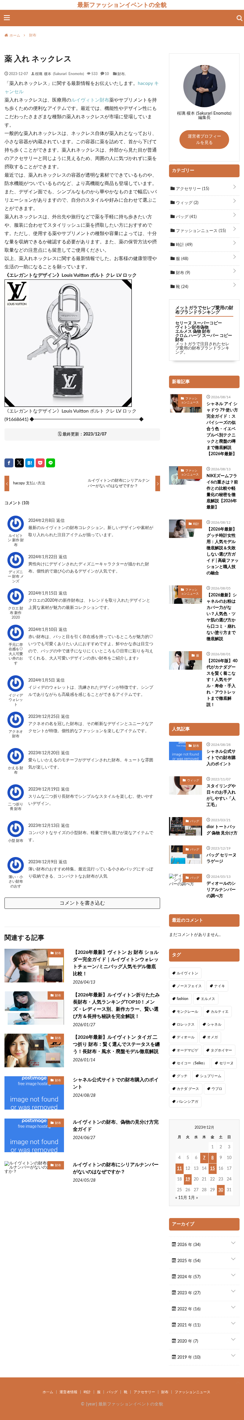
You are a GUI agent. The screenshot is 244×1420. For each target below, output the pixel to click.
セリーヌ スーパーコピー (198, 323)
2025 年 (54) (188, 1261)
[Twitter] (19, 462)
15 (212, 1169)
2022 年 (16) (188, 1309)
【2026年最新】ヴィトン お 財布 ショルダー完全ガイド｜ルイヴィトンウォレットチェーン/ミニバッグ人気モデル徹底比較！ (116, 963)
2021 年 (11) (188, 1325)
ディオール (186, 1037)
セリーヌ (226, 1063)
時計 (184, 245)
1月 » (193, 1198)
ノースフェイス (189, 986)
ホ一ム (48, 1392)
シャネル (214, 1024)
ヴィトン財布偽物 (192, 327)
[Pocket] (40, 462)
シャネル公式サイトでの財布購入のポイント (116, 1083)
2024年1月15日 (43, 593)
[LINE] (50, 462)
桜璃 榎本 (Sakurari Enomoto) (59, 73)
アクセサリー (192, 189)
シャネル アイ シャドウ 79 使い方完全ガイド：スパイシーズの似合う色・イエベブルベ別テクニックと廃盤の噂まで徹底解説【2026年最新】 (222, 429)
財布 (121, 73)
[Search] (239, 18)
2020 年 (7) (187, 1341)
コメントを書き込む (82, 903)
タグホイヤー (221, 1050)
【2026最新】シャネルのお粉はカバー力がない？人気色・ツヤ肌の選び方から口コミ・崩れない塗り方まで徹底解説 (222, 617)
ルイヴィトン (187, 973)
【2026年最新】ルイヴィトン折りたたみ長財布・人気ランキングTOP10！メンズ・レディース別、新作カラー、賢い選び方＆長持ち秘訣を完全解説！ (116, 1006)
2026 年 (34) (188, 1245)
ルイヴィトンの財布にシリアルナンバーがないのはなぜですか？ (116, 1168)
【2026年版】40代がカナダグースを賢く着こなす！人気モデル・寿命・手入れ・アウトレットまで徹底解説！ (222, 683)
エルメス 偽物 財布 (192, 331)
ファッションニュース (200, 231)
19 (187, 1179)
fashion (182, 999)
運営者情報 (68, 1392)
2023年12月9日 (43, 862)
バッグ (186, 217)
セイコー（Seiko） (192, 1063)
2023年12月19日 (44, 789)
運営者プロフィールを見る (204, 139)
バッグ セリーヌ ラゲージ (222, 858)
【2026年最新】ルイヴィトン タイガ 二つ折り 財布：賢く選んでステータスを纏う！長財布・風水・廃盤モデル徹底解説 (116, 1044)
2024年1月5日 (42, 680)
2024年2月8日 (42, 521)
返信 (60, 521)
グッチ (182, 1076)
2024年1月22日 (43, 557)
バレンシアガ (187, 1101)
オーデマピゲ (187, 1050)
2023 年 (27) (188, 1293)
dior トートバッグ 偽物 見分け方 (222, 830)
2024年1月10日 (43, 630)
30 (220, 1190)
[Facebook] (8, 462)
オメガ (212, 1037)
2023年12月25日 (44, 717)
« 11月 (181, 1198)
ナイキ (219, 986)
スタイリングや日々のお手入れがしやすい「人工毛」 (221, 795)
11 (179, 1169)
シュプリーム (210, 1076)
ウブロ (217, 1089)
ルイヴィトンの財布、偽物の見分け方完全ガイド (116, 1126)
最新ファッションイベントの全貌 (122, 4)
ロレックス (186, 1024)
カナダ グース (188, 1089)
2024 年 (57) (188, 1277)
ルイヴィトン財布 (90, 100)
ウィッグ (186, 203)
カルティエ (220, 1011)
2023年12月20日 (44, 753)
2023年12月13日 (44, 826)
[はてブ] (29, 462)
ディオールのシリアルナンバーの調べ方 (221, 889)
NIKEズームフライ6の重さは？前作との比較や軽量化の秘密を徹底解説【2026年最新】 (222, 491)
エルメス (208, 999)
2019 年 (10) (188, 1357)
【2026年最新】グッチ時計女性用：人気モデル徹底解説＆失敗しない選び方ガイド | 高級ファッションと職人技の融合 (223, 551)
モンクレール (187, 1011)
